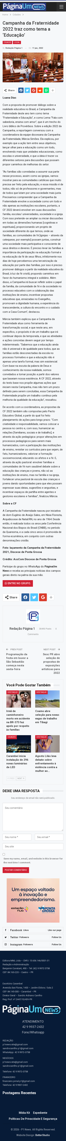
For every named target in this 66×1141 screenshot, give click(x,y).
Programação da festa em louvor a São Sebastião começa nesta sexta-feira (17, 662)
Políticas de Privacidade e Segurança (33, 1118)
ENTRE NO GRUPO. (19, 583)
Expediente (40, 1112)
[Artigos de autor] (33, 616)
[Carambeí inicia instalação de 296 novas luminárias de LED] (18, 744)
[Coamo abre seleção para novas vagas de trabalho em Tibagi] (47, 699)
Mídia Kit (24, 1112)
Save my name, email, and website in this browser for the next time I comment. (33, 860)
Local (17, 42)
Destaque (13, 692)
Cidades (7, 42)
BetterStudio (42, 1135)
